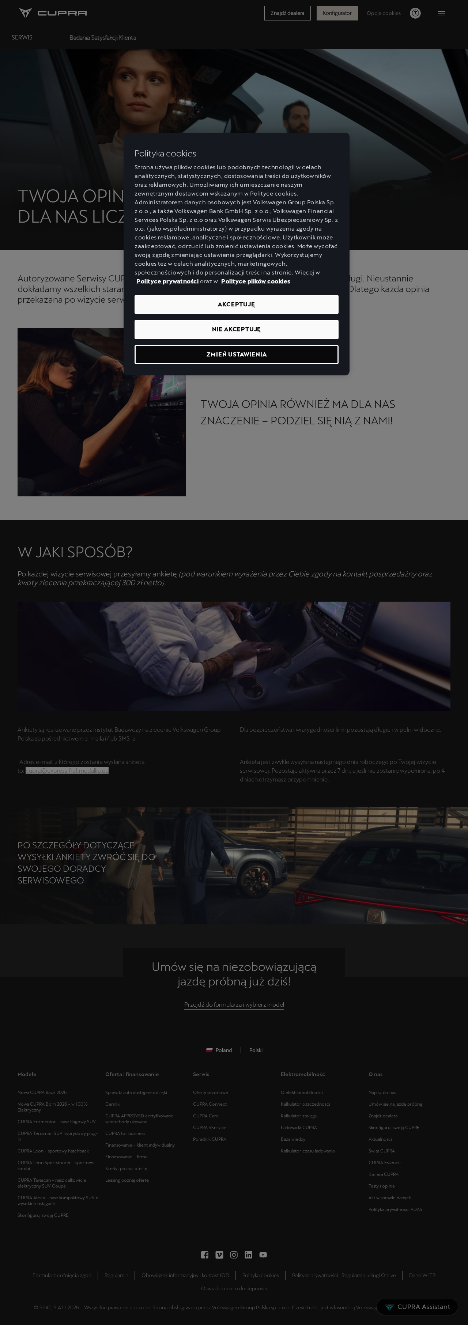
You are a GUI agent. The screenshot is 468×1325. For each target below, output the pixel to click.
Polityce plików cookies (255, 281)
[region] (237, 254)
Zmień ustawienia (237, 354)
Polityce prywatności (167, 281)
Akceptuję (236, 304)
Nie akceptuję (236, 329)
